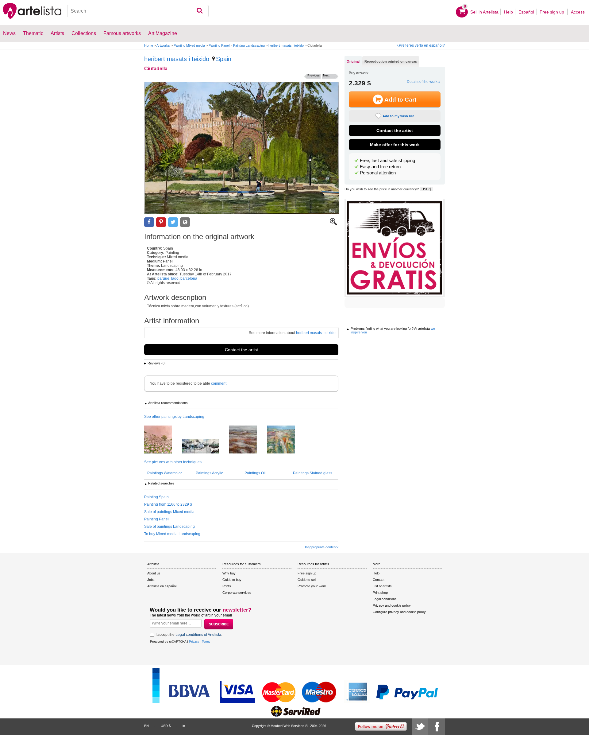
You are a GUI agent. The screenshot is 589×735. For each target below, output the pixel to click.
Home (148, 45)
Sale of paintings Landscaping (169, 526)
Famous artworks (122, 33)
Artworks (163, 45)
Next (326, 75)
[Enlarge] (333, 224)
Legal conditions (385, 599)
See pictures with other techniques (173, 462)
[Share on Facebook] (149, 222)
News (9, 33)
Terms (206, 641)
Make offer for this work (395, 144)
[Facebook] (436, 726)
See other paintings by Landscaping (174, 416)
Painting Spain (156, 497)
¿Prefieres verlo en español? (421, 45)
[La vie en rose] (162, 440)
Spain (223, 59)
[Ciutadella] (241, 148)
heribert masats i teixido (286, 45)
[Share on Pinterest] (161, 222)
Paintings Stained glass (312, 473)
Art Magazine (162, 33)
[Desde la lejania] (285, 440)
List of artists (382, 586)
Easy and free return (380, 166)
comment (218, 383)
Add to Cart (400, 99)
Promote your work (312, 586)
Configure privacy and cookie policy (399, 612)
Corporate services (236, 592)
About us (153, 573)
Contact (378, 579)
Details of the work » (424, 82)
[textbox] (138, 11)
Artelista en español (161, 586)
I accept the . (189, 634)
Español (526, 12)
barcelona (188, 278)
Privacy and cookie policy (392, 605)
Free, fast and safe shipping (387, 160)
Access (578, 12)
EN (146, 726)
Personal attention (378, 172)
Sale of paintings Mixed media (169, 512)
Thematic (33, 33)
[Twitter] (420, 726)
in (184, 726)
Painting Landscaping (249, 45)
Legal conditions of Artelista (198, 634)
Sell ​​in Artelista (484, 12)
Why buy (229, 573)
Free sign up (552, 12)
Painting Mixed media (189, 45)
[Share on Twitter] (173, 222)
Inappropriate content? (321, 547)
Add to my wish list (398, 116)
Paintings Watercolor (164, 473)
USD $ (426, 189)
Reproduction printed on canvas (390, 61)
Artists (57, 33)
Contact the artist (241, 349)
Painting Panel (219, 45)
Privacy (194, 641)
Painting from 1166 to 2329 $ (168, 504)
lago (175, 278)
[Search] (200, 11)
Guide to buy (231, 579)
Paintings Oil (255, 473)
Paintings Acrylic (209, 473)
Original (353, 61)
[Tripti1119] (205, 446)
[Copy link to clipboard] (185, 222)
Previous (313, 75)
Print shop (380, 592)
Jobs (151, 579)
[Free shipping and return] (395, 248)
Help (508, 12)
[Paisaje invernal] (247, 440)
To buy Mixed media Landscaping (172, 534)
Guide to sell (307, 579)
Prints (226, 586)
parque (163, 278)
